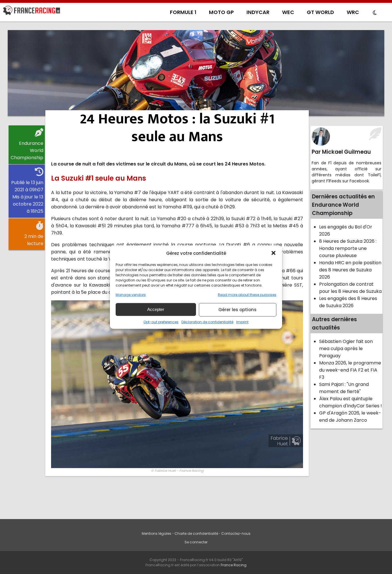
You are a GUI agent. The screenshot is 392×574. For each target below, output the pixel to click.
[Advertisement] (196, 73)
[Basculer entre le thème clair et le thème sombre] (375, 12)
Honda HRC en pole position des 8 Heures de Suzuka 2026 (350, 269)
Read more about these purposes (247, 294)
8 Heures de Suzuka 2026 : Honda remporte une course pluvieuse (348, 248)
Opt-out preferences (160, 321)
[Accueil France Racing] (31, 11)
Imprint (242, 321)
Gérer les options (237, 310)
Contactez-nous (236, 533)
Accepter (155, 309)
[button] (273, 253)
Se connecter (196, 542)
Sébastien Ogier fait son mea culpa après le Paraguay (346, 348)
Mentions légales (156, 533)
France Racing (234, 565)
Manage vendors (131, 294)
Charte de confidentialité (196, 533)
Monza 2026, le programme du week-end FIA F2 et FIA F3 (350, 370)
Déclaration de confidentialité (207, 321)
